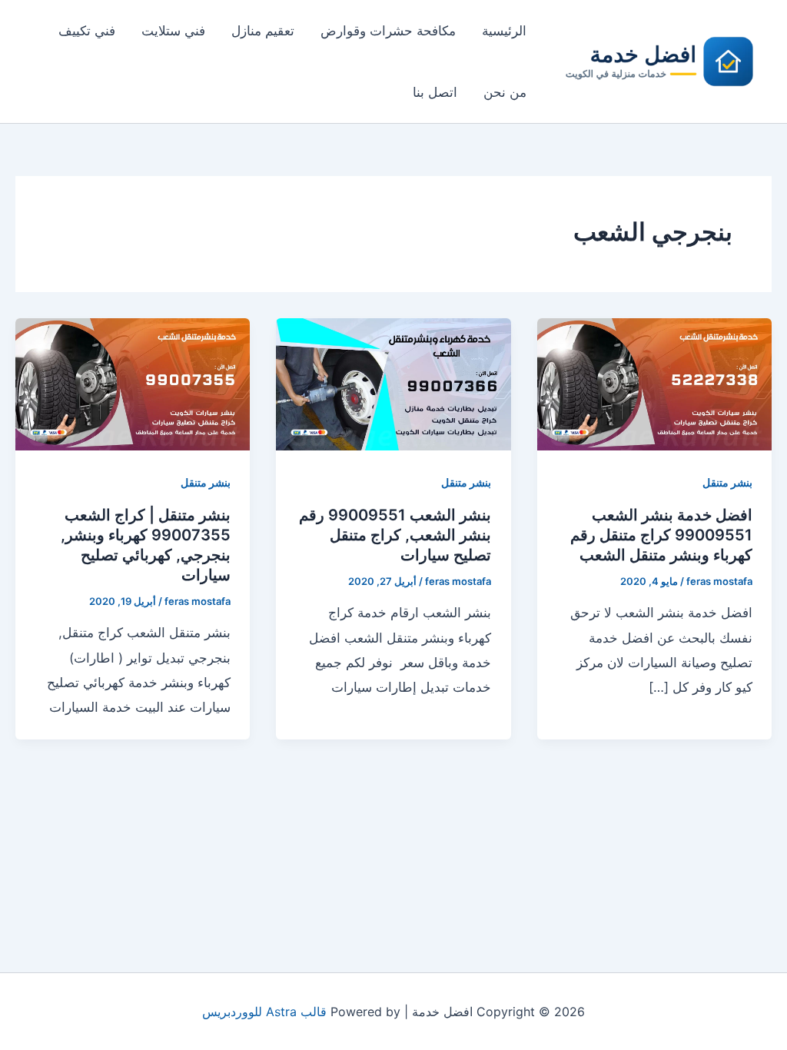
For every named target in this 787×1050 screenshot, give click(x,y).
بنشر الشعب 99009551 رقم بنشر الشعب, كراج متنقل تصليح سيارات (395, 535)
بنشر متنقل (727, 482)
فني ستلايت (173, 30)
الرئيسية (504, 30)
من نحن (504, 92)
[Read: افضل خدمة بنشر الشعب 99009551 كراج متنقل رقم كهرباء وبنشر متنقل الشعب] (654, 382)
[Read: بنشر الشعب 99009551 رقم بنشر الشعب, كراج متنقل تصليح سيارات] (393, 382)
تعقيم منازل (262, 30)
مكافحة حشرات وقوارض (388, 30)
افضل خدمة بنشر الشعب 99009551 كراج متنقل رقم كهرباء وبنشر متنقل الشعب (661, 535)
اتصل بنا (435, 92)
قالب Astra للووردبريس (264, 1011)
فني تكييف (86, 30)
